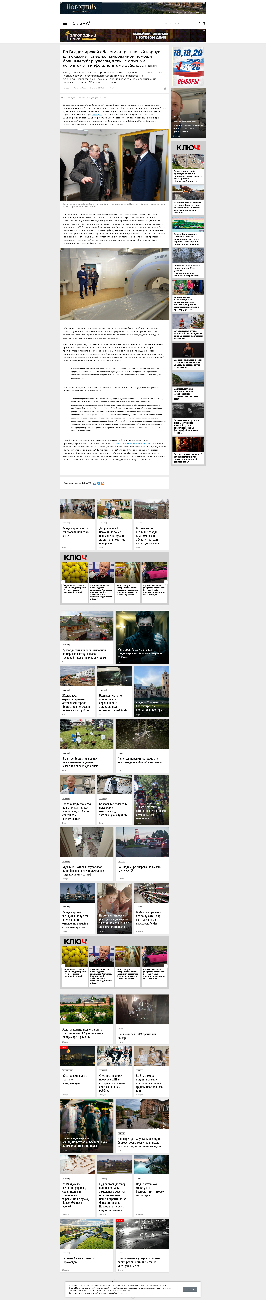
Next (166, 582)
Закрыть (190, 1289)
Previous (63, 582)
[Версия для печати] (165, 88)
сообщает (97, 114)
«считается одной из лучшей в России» (131, 443)
